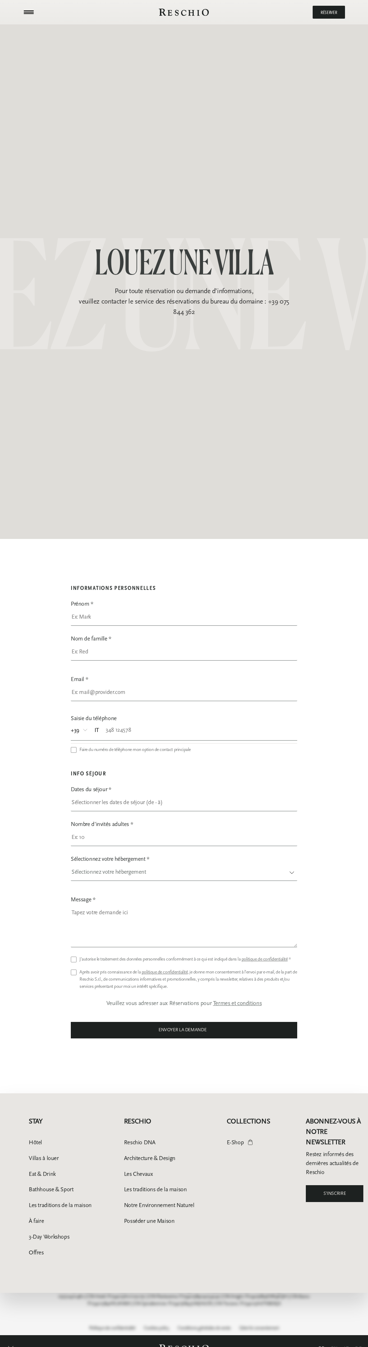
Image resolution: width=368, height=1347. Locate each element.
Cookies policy (156, 1328)
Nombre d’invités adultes (102, 824)
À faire (36, 1220)
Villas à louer (44, 1158)
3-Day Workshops (49, 1236)
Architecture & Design (149, 1158)
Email (79, 679)
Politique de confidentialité (112, 1328)
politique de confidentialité (265, 959)
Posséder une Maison (149, 1220)
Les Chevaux (138, 1173)
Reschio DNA (140, 1142)
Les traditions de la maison (60, 1205)
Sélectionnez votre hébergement (110, 858)
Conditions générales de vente (204, 1328)
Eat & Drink (42, 1173)
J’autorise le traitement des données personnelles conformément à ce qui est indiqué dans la (185, 959)
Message (83, 899)
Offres (36, 1252)
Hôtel (35, 1142)
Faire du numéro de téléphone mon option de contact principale (135, 749)
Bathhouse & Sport (51, 1189)
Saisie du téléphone (94, 718)
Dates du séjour (91, 789)
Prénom (82, 603)
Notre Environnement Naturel (159, 1205)
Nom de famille (91, 638)
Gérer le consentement (259, 1328)
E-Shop (235, 1142)
